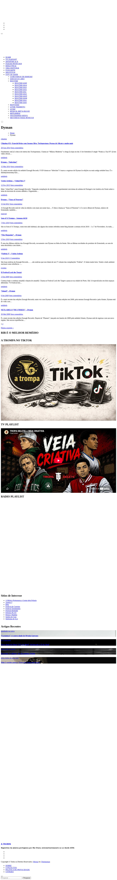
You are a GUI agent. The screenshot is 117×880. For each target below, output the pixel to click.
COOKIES (9, 872)
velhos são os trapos (8, 649)
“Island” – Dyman (8, 291)
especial (4, 214)
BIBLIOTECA (10, 66)
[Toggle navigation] (2, 33)
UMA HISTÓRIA (12, 68)
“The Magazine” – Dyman (11, 235)
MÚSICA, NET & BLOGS (20, 111)
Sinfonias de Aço (11, 619)
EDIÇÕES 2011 (20, 92)
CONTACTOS (11, 868)
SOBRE (8, 866)
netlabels (4, 158)
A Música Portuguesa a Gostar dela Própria (21, 600)
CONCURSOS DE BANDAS (21, 77)
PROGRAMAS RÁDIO (19, 116)
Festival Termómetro (12, 609)
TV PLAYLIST (11, 59)
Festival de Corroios (12, 607)
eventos (3, 268)
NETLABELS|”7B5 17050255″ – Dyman (17, 310)
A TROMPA (33, 9)
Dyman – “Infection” (9, 162)
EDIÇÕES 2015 (21, 103)
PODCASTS (10, 70)
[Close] (2, 876)
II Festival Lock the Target (11, 272)
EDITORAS (14, 105)
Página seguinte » (7, 328)
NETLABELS (15, 114)
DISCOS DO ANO (17, 79)
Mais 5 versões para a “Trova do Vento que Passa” (20, 662)
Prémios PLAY (11, 613)
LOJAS (12, 109)
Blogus (35, 862)
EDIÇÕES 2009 (21, 96)
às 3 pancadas (6, 640)
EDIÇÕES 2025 (21, 83)
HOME (8, 57)
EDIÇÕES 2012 (21, 90)
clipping (4, 139)
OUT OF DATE (11, 75)
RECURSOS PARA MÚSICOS (22, 118)
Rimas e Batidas (11, 615)
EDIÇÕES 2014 (21, 85)
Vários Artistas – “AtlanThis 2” (13, 181)
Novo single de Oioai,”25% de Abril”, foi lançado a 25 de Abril (25, 645)
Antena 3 (8, 602)
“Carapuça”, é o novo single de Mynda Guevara (19, 636)
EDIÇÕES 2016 (21, 101)
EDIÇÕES (14, 81)
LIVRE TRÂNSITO (17, 107)
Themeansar (45, 862)
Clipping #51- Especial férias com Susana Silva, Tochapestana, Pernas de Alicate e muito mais (37, 143)
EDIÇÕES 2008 (21, 98)
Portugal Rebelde (11, 611)
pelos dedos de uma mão (10, 658)
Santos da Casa (10, 617)
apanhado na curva (8, 631)
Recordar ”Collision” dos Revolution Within (18, 654)
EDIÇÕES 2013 (21, 88)
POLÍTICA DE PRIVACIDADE (17, 870)
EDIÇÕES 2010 (21, 94)
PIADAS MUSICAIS (13, 64)
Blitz (7, 605)
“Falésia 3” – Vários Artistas (12, 254)
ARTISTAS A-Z (11, 62)
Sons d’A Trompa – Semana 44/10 (14, 218)
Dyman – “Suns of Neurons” (12, 200)
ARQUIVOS (10, 72)
